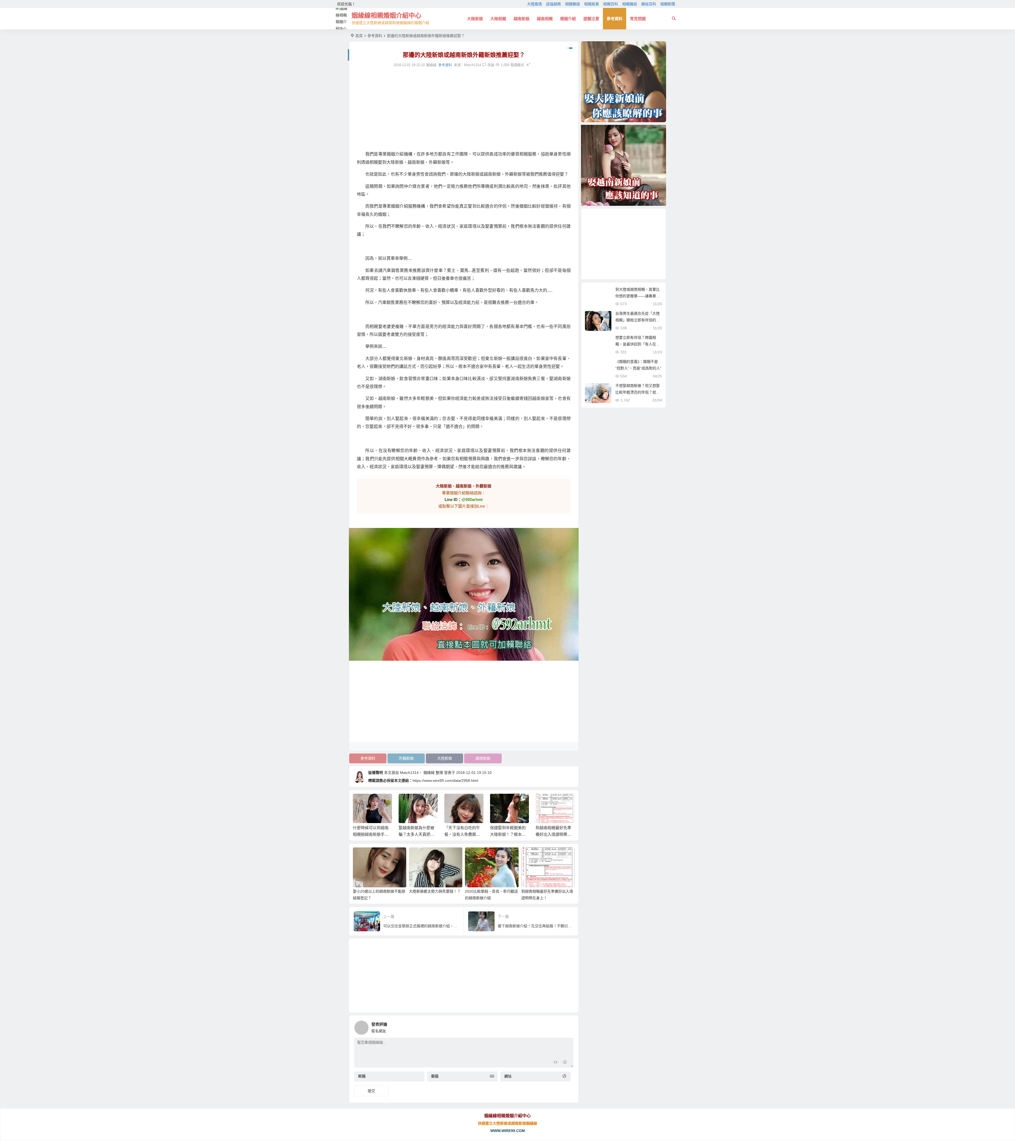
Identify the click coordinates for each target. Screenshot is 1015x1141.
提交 (371, 1091)
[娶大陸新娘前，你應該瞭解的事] (623, 81)
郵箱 (435, 1076)
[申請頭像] (568, 1026)
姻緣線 (429, 772)
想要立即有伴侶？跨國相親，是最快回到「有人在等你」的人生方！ (637, 344)
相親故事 (591, 4)
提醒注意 (591, 18)
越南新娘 (521, 18)
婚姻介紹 (568, 18)
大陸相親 (498, 18)
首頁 (359, 36)
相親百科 (610, 4)
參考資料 (614, 18)
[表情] (565, 1062)
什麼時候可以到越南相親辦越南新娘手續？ (371, 834)
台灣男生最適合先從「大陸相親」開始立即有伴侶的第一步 (637, 320)
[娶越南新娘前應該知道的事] (623, 165)
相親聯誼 (572, 4)
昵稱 (362, 1076)
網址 (508, 1076)
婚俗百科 (648, 4)
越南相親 (545, 18)
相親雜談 (629, 4)
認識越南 (553, 4)
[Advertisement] (464, 109)
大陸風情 (534, 4)
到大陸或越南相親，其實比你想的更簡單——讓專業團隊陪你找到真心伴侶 (637, 296)
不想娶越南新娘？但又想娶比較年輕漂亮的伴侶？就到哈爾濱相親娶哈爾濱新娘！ (637, 392)
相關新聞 (667, 4)
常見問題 (638, 18)
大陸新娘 (475, 18)
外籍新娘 (406, 758)
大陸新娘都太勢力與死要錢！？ (435, 891)
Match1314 (472, 65)
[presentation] (543, 802)
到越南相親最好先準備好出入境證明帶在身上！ (553, 834)
